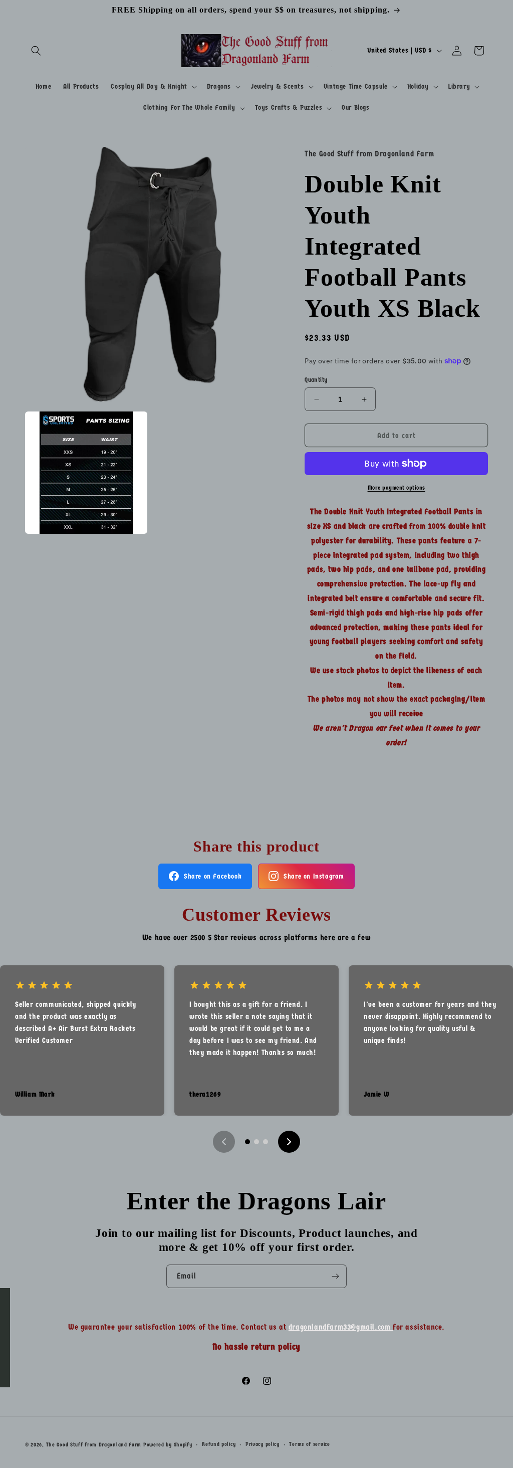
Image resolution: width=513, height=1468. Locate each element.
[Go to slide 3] (265, 1141)
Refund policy (218, 1444)
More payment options (396, 487)
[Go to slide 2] (256, 1141)
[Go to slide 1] (247, 1141)
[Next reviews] (289, 1142)
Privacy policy (262, 1444)
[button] (36, 51)
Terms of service (309, 1444)
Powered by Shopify (167, 1444)
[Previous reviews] (224, 1142)
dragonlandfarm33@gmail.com (341, 1327)
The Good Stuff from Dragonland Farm (94, 1444)
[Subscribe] (335, 1276)
